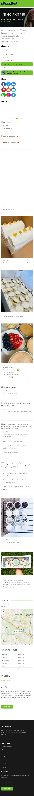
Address (6, 51)
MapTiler (16, 644)
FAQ (3, 756)
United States (11, 19)
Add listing (5, 764)
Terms (4, 750)
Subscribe (7, 706)
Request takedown (9, 68)
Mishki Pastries (18, 631)
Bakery (6, 106)
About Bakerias (7, 747)
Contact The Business (10, 61)
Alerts (6, 57)
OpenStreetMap (23, 644)
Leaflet (11, 644)
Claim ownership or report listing (13, 64)
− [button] (3, 614)
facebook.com (5, 680)
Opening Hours (8, 54)
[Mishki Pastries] (17, 628)
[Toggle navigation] (30, 4)
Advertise (5, 761)
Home (3, 19)
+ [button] (3, 611)
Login (4, 767)
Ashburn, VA (21, 19)
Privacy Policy (6, 753)
